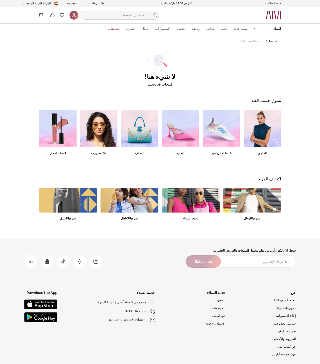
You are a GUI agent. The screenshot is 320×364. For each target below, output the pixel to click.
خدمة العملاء (274, 3)
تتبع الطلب (218, 316)
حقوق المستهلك (286, 308)
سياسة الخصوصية (284, 323)
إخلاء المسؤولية (286, 316)
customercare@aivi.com (127, 319)
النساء (277, 28)
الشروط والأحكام (285, 339)
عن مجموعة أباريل (284, 354)
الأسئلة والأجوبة (215, 323)
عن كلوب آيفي (286, 346)
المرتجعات (218, 308)
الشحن (221, 300)
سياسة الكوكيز (286, 331)
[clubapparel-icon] (73, 15)
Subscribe (203, 261)
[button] (62, 15)
